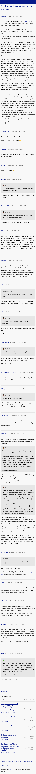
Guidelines (17, 761)
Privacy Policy (5, 765)
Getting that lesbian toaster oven (16, 6)
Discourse (11, 769)
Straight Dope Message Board (9, 2)
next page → (5, 691)
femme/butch (26, 21)
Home (3, 761)
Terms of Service (27, 761)
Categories (9, 761)
